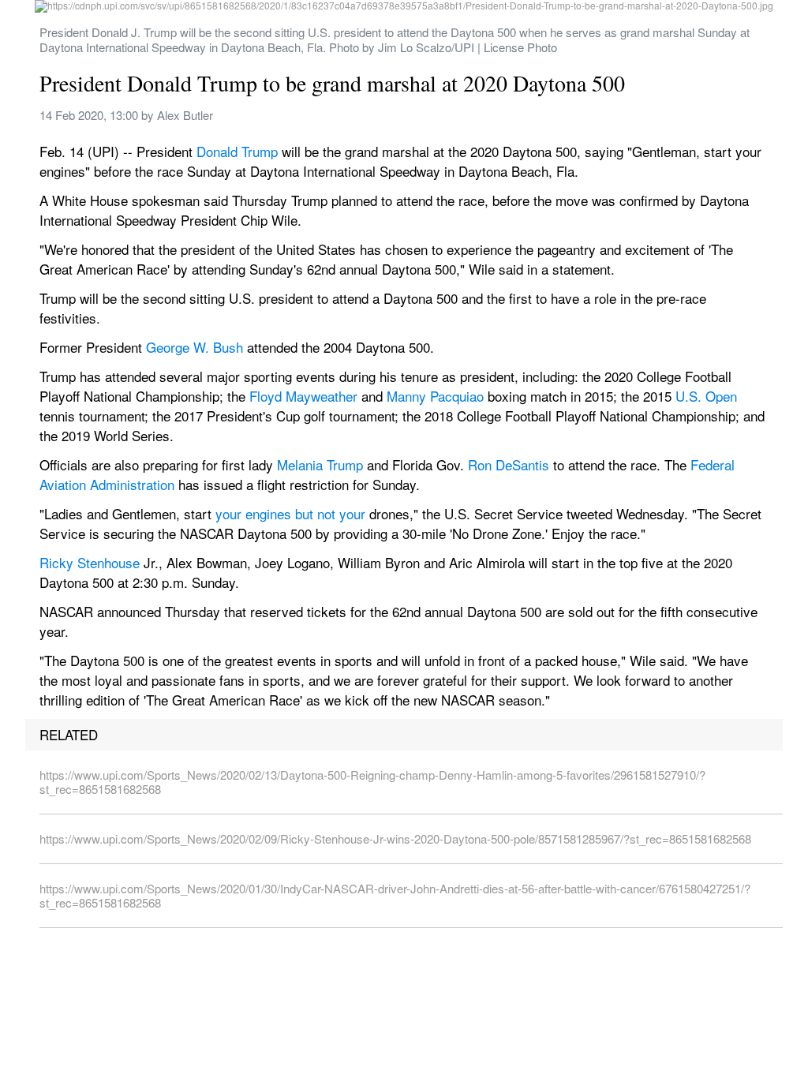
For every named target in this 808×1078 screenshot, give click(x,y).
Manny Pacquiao (435, 396)
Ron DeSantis (508, 464)
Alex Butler (185, 115)
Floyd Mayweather (303, 396)
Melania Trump (320, 464)
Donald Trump (237, 151)
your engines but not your (290, 513)
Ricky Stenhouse (89, 562)
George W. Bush (194, 347)
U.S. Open (706, 396)
